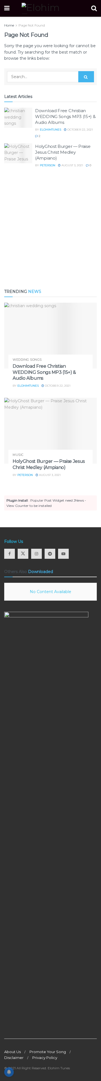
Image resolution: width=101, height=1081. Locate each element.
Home (9, 25)
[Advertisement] (50, 228)
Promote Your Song (47, 1051)
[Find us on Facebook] (9, 554)
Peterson (47, 165)
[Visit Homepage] (50, 8)
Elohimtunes (50, 129)
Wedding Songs (27, 359)
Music (18, 454)
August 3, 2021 (72, 165)
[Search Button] (94, 8)
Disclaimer (14, 1057)
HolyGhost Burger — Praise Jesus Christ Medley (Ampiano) (63, 152)
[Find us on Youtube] (63, 554)
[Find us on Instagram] (36, 554)
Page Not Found (32, 25)
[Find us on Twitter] (23, 554)
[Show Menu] (7, 8)
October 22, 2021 (79, 129)
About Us (12, 1051)
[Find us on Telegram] (50, 554)
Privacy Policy (44, 1057)
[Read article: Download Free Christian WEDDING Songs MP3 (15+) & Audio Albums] (18, 118)
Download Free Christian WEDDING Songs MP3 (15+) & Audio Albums (65, 116)
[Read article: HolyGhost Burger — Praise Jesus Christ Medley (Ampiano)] (18, 153)
